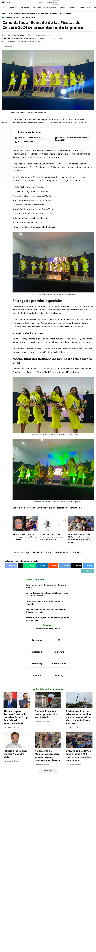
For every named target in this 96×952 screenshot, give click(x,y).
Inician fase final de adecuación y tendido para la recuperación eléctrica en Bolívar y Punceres (78, 717)
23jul (4, 38)
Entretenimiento (13, 17)
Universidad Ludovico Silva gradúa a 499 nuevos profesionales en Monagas (78, 755)
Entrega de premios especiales (30, 137)
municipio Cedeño (70, 150)
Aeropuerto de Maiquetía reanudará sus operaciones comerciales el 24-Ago (47, 755)
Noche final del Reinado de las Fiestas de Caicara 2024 (72, 138)
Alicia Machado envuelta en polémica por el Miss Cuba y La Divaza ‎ (25, 537)
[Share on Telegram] (37, 46)
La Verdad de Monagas (15, 35)
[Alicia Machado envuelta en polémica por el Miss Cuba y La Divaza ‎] (25, 524)
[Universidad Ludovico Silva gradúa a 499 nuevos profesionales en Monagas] (79, 740)
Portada (5, 13)
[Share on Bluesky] (6, 167)
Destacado (30, 17)
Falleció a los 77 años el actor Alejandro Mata (15, 754)
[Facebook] (37, 637)
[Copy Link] (46, 46)
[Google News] (59, 661)
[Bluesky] (59, 673)
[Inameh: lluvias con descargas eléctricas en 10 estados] (48, 700)
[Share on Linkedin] (28, 46)
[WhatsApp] (37, 661)
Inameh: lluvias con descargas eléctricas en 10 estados (46, 714)
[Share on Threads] (41, 46)
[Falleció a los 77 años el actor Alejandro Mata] (17, 740)
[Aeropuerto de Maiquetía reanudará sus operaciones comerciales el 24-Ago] (48, 740)
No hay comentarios (55, 38)
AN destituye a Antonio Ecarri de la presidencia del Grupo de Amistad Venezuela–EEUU (16, 717)
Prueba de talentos (25, 142)
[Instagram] (37, 649)
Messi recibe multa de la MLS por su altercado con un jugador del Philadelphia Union (80, 538)
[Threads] (37, 673)
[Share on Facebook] (15, 46)
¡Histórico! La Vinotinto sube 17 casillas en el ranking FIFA (54, 507)
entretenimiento (29, 38)
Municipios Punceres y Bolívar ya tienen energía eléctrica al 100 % (51, 537)
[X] (59, 637)
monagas (41, 38)
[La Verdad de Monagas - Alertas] (48, 2)
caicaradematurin (14, 38)
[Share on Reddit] (33, 46)
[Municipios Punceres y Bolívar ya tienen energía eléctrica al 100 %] (53, 524)
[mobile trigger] (4, 2)
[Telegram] (59, 649)
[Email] (6, 172)
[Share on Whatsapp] (24, 46)
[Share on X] (20, 46)
